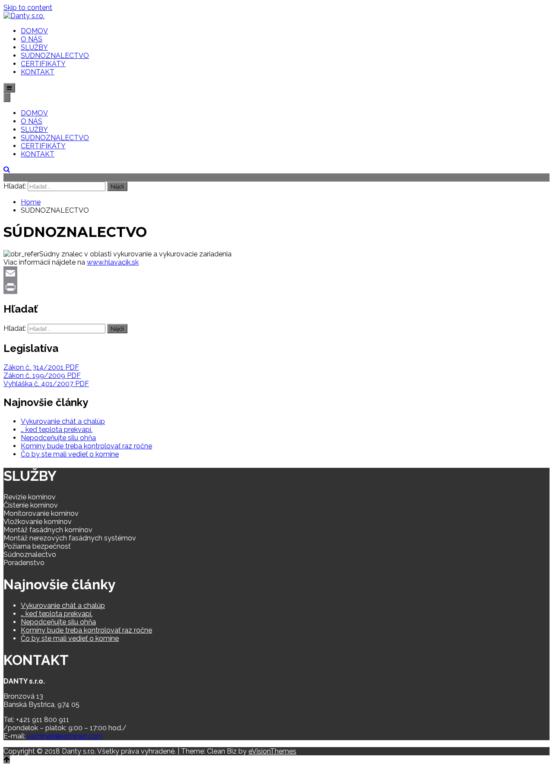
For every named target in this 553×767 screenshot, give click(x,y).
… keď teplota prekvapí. (56, 429)
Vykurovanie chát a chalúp (63, 421)
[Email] (276, 273)
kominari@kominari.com (65, 736)
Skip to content (27, 7)
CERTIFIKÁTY (43, 64)
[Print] (276, 287)
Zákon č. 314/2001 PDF (41, 367)
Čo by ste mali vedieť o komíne (70, 454)
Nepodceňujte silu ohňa (58, 438)
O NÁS (31, 39)
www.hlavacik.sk (113, 262)
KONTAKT (37, 72)
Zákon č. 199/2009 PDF (42, 375)
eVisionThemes (272, 751)
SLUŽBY (34, 47)
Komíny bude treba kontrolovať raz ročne (86, 446)
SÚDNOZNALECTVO (55, 55)
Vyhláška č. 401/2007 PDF (46, 384)
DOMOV (34, 31)
